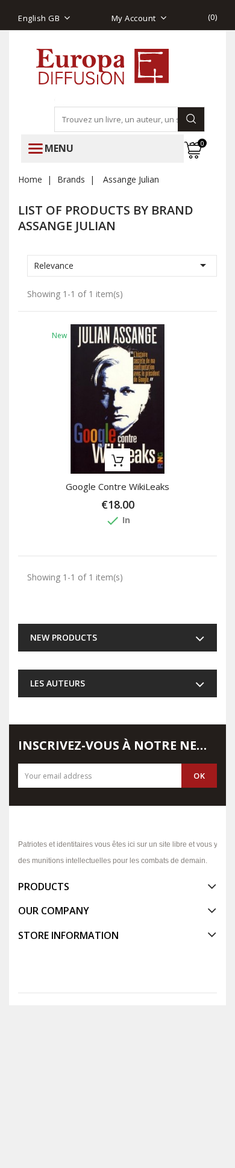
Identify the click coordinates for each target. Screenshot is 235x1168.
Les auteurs (57, 683)
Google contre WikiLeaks (117, 486)
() (213, 16)
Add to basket (117, 459)
